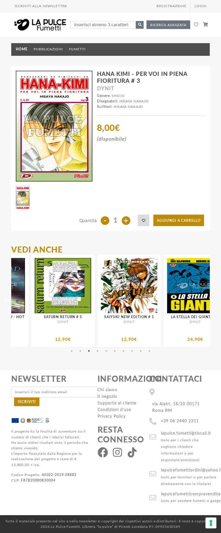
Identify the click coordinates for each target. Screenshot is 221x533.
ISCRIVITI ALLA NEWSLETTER (41, 6)
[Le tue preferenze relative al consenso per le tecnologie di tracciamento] (210, 522)
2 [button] (80, 351)
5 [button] (106, 351)
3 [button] (89, 351)
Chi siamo (107, 390)
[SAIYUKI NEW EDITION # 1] (87, 285)
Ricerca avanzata (168, 25)
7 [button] (123, 351)
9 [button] (141, 351)
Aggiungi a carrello (179, 220)
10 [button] (149, 351)
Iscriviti (27, 402)
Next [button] (214, 300)
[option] (87, 301)
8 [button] (132, 351)
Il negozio (107, 396)
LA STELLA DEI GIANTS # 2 (154, 317)
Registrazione (171, 6)
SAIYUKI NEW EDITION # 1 (88, 317)
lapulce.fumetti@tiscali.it (186, 433)
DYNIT (105, 88)
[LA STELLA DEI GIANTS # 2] (154, 285)
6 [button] (115, 351)
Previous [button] (7, 300)
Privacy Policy (112, 416)
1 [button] (72, 351)
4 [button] (97, 351)
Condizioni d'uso (114, 410)
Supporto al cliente (117, 403)
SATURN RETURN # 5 (22, 317)
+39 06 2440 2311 (180, 421)
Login (200, 6)
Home (21, 49)
